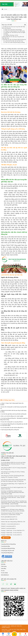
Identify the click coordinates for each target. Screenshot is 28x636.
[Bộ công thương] (6, 556)
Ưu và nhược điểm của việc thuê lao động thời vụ (12, 427)
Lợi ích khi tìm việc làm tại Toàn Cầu (14, 41)
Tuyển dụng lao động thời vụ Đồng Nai (10, 429)
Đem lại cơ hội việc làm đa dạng (13, 29)
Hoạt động (3, 568)
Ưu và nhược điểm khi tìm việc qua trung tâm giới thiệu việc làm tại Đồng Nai (14, 17)
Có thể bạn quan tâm (8, 400)
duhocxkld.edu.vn (5, 575)
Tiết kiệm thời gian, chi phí (11, 35)
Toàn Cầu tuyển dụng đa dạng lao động (15, 42)
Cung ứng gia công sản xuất (7, 550)
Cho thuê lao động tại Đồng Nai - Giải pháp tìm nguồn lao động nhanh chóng (14, 419)
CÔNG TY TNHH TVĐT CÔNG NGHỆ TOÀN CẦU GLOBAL (11, 404)
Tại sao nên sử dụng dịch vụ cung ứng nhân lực (12, 421)
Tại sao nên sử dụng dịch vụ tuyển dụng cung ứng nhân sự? (13, 407)
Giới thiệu (3, 564)
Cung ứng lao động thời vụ (7, 552)
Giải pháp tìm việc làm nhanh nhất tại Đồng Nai (14, 39)
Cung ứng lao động (5, 546)
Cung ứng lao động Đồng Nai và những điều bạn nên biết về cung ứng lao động (13, 424)
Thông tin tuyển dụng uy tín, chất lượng (15, 31)
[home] (7, 446)
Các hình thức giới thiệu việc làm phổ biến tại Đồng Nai (13, 414)
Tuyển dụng (3, 566)
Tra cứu (2, 570)
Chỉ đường (6, 537)
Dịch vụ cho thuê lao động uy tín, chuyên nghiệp (12, 416)
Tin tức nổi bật (4, 572)
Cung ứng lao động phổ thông (8, 548)
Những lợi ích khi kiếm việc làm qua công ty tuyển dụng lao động (13, 411)
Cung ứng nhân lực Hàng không (8, 544)
